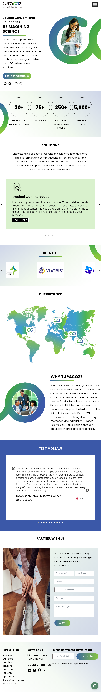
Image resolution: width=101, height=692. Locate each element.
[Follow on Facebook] (39, 671)
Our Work (7, 672)
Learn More (20, 220)
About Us (7, 655)
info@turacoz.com (37, 655)
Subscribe (87, 656)
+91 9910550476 (35, 658)
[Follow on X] (44, 671)
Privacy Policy (9, 683)
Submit (62, 623)
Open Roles (8, 676)
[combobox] (57, 589)
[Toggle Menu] (95, 4)
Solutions (7, 665)
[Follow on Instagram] (34, 671)
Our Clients (8, 662)
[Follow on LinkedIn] (29, 671)
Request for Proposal (13, 680)
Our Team (8, 658)
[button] (45, 235)
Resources (8, 669)
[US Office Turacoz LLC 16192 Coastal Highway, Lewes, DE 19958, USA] (30, 330)
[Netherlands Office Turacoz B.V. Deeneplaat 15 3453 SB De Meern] (57, 320)
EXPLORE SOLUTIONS (17, 76)
